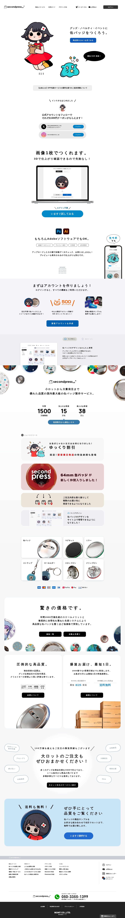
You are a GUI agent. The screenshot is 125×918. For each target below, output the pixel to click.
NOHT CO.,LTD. (62, 913)
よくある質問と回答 (29, 866)
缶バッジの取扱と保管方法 (31, 874)
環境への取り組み (64, 869)
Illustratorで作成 (49, 871)
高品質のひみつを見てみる (83, 40)
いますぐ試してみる (62, 214)
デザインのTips (63, 874)
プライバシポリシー (69, 906)
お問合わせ (109, 869)
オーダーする (82, 7)
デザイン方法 (48, 866)
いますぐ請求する (78, 836)
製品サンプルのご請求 (65, 871)
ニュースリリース (64, 866)
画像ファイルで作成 (50, 869)
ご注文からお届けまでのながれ (32, 869)
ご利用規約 (81, 906)
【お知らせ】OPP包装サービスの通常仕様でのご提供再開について (62, 88)
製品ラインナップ (13, 869)
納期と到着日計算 (13, 874)
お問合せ (93, 7)
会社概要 (43, 906)
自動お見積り (12, 877)
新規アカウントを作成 (63, 323)
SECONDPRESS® (14, 7)
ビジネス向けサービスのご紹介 (32, 871)
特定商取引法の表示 (54, 906)
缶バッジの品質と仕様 (15, 866)
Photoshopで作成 (49, 874)
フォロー (78, 126)
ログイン (110, 7)
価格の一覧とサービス (15, 871)
